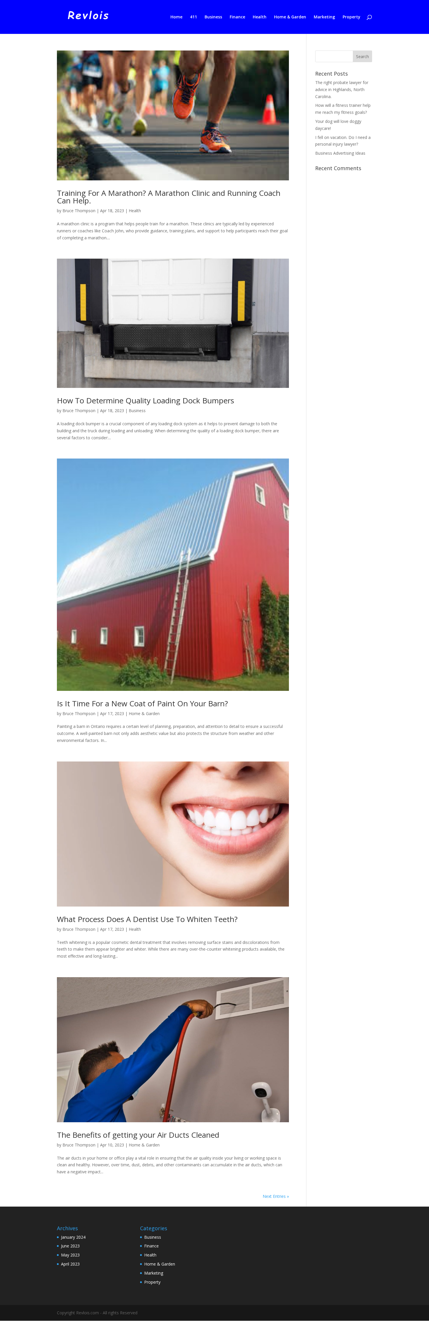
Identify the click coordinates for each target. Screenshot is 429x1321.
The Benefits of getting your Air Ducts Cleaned (138, 1135)
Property (351, 17)
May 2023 (70, 1255)
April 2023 (70, 1264)
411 (193, 17)
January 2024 (73, 1237)
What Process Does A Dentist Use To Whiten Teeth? (147, 919)
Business (213, 17)
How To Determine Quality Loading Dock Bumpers (145, 400)
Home (176, 17)
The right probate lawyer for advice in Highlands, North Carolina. (341, 89)
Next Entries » (276, 1196)
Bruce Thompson (78, 210)
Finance (237, 17)
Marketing (324, 17)
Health (259, 17)
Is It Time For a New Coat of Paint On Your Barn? (142, 703)
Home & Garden (290, 17)
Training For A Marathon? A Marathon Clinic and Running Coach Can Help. (168, 197)
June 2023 (70, 1246)
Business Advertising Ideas (340, 153)
